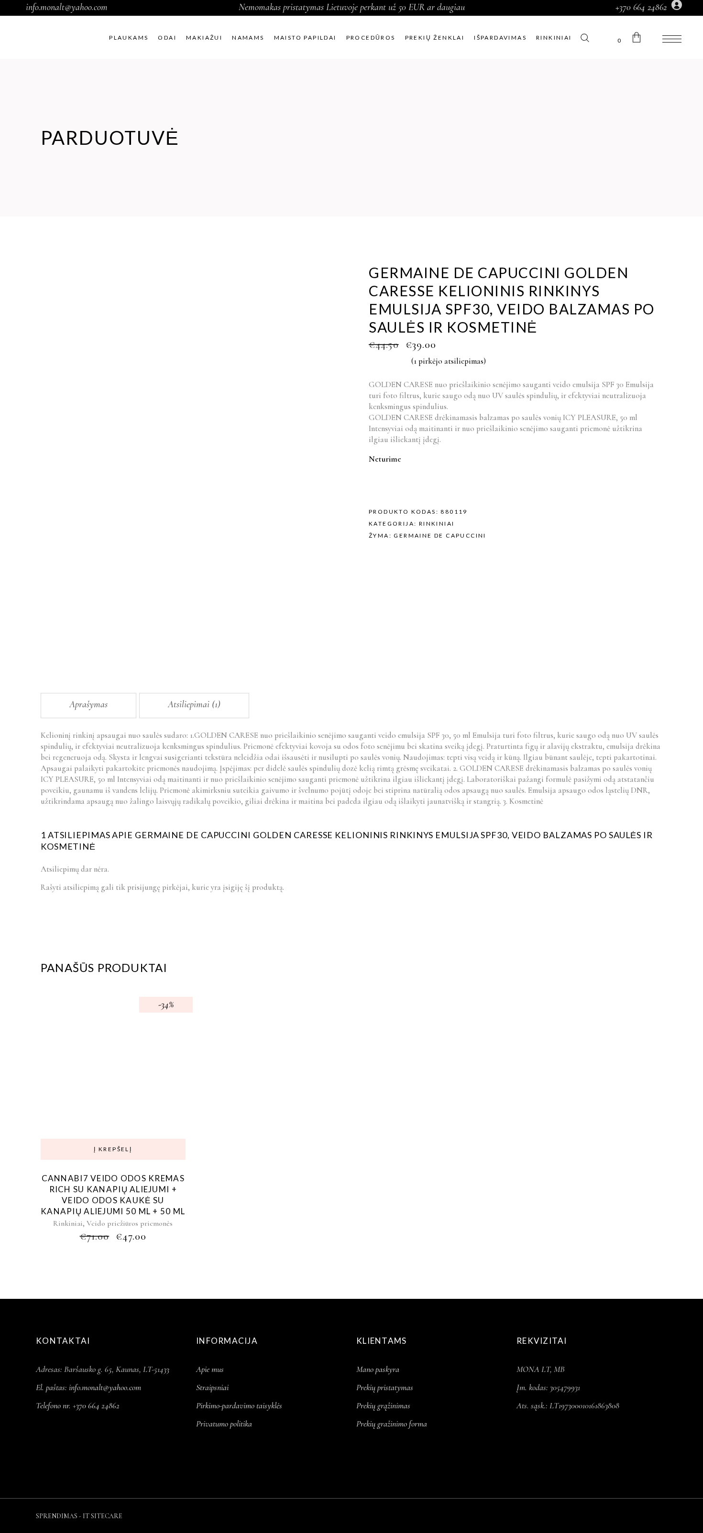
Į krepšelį (113, 1149)
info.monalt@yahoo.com (67, 7)
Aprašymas (88, 704)
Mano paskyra (377, 1369)
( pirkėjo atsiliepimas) (448, 361)
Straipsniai (212, 1387)
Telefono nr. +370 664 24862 (78, 1405)
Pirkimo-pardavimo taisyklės (239, 1405)
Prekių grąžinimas (383, 1405)
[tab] (88, 705)
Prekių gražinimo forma (391, 1423)
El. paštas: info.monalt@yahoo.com (88, 1387)
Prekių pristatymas (384, 1387)
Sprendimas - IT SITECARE (79, 1516)
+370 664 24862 (641, 7)
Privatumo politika (224, 1423)
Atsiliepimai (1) (194, 704)
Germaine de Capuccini (440, 535)
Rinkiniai (437, 523)
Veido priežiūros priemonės (130, 1223)
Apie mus (210, 1369)
